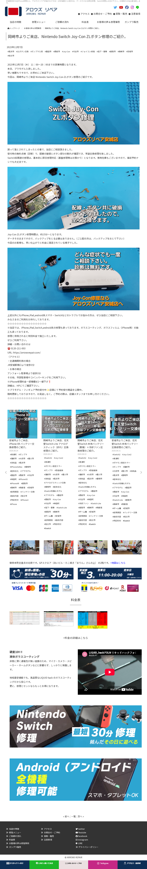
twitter (81, 828)
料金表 (12, 839)
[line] (138, 7)
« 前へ (66, 816)
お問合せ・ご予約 (102, 13)
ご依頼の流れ (15, 836)
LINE (80, 843)
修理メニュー (15, 832)
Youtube (82, 832)
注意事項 (135, 13)
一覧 (73, 816)
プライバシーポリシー (88, 847)
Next (141, 472)
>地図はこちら (117, 562)
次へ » (81, 816)
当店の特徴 (14, 828)
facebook (82, 836)
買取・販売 (121, 13)
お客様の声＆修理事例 (19, 843)
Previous (6, 472)
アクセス (85, 13)
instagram (82, 839)
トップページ (14, 28)
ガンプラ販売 (15, 847)
